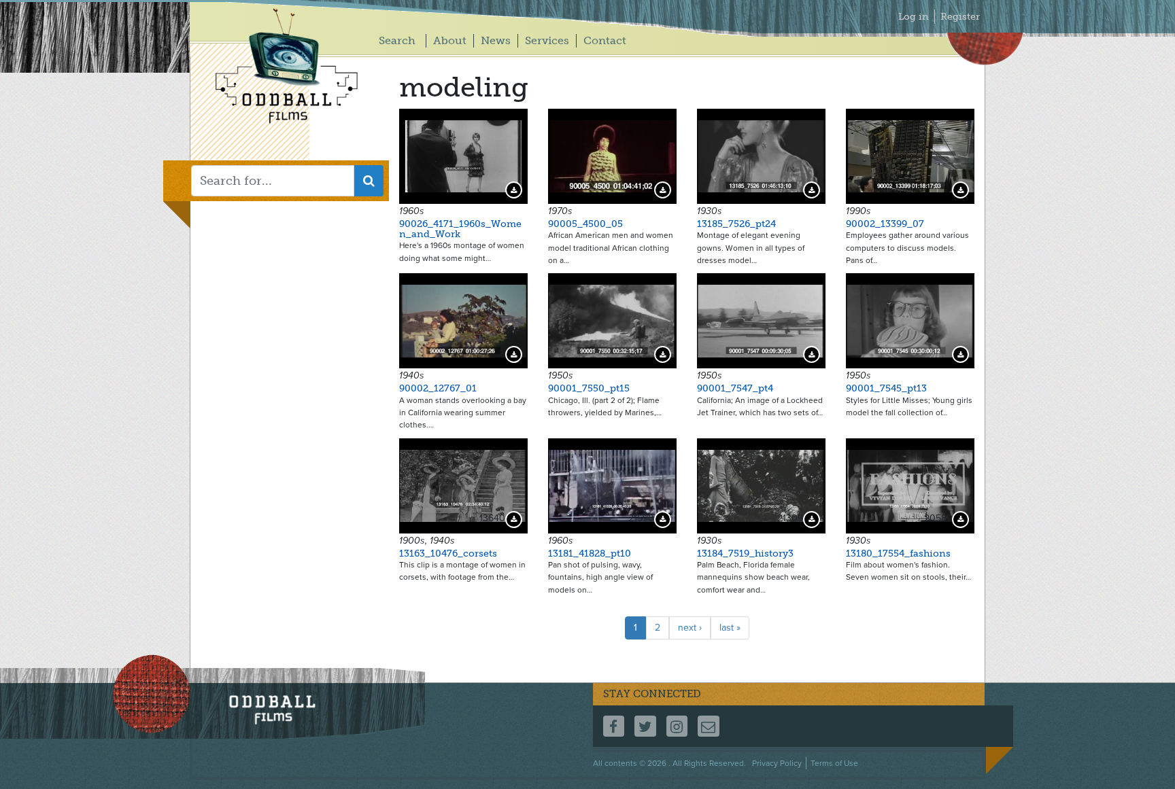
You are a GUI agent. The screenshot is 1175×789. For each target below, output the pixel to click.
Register (960, 16)
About (449, 40)
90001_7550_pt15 (589, 388)
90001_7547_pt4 (735, 388)
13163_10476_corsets (448, 553)
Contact (604, 40)
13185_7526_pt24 (736, 224)
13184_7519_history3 (745, 553)
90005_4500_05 (585, 224)
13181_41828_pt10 (589, 553)
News (496, 40)
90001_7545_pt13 (886, 388)
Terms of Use (834, 763)
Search (397, 40)
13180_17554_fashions (898, 553)
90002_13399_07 (885, 224)
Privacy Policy (777, 763)
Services (547, 40)
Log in (913, 16)
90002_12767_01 (438, 388)
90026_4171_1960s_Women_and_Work (460, 229)
